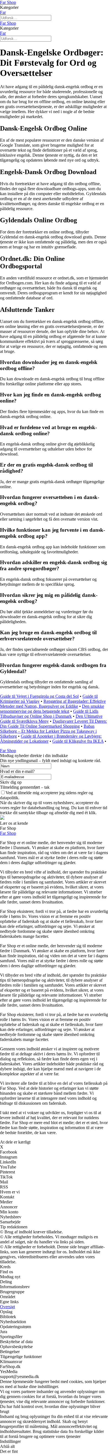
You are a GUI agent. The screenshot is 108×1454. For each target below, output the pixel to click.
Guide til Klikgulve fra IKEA (78, 741)
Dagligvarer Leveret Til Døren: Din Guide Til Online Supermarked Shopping (53, 724)
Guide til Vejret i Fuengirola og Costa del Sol (39, 696)
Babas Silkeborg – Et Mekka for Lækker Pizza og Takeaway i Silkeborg (48, 731)
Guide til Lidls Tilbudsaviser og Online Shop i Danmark (49, 714)
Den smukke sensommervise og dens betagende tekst (52, 709)
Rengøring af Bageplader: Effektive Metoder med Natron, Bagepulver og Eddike (53, 704)
